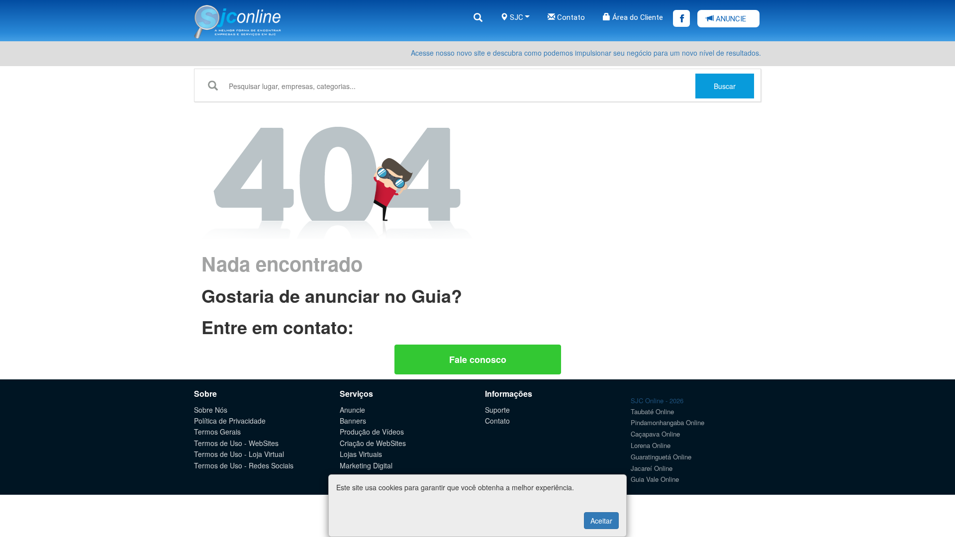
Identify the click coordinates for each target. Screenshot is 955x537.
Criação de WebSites (373, 443)
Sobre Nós (210, 410)
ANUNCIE (730, 18)
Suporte (497, 410)
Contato (570, 17)
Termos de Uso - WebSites (236, 443)
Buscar (725, 86)
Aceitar (601, 521)
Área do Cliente (636, 17)
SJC (515, 17)
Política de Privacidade (230, 421)
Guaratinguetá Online (661, 456)
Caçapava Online (655, 434)
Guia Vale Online (655, 479)
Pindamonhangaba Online (667, 422)
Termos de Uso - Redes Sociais (243, 465)
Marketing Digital (366, 465)
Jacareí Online (651, 468)
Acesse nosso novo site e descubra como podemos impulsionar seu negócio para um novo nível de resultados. (586, 53)
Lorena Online (650, 445)
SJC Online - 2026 (657, 400)
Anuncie (352, 410)
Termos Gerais (217, 432)
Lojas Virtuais (361, 454)
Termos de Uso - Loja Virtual (239, 454)
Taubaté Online (652, 411)
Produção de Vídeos (372, 432)
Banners (353, 421)
